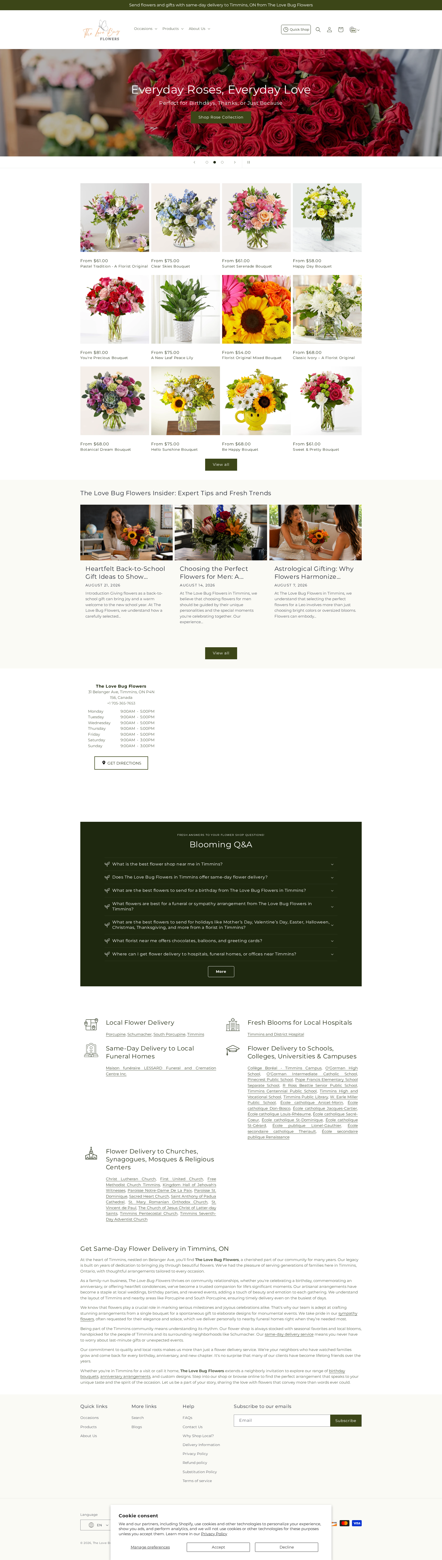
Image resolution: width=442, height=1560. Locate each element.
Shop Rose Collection (218, 117)
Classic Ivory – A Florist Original (324, 357)
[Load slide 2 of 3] (214, 162)
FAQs (187, 1417)
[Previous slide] (194, 162)
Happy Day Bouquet (312, 266)
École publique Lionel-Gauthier (306, 1125)
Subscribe (345, 1420)
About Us (88, 1436)
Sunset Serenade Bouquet (247, 266)
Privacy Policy (214, 1533)
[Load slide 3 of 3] (222, 162)
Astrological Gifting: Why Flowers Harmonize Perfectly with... (314, 573)
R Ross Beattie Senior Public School (320, 1085)
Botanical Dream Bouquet (105, 449)
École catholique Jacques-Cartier (325, 1108)
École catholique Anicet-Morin (311, 1102)
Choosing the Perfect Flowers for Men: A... (214, 572)
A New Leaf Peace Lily (172, 357)
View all (221, 464)
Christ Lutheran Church (131, 1178)
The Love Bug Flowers (110, 1543)
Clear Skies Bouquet (170, 266)
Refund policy (195, 1462)
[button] (145, 28)
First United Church (181, 1178)
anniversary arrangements (125, 1376)
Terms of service (197, 1480)
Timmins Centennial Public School (282, 1091)
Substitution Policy (200, 1472)
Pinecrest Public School (270, 1079)
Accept (218, 1547)
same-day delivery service (289, 1334)
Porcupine (116, 1034)
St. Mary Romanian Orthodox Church (167, 1201)
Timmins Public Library (305, 1096)
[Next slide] (234, 162)
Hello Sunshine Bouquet (174, 449)
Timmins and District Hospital (276, 1034)
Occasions (89, 1417)
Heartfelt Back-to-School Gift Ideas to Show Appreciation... (125, 573)
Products (88, 1427)
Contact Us (193, 1427)
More (221, 971)
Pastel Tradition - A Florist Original (114, 266)
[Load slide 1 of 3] (207, 162)
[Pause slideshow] (247, 162)
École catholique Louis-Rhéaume (279, 1114)
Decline (287, 1547)
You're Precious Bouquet (104, 357)
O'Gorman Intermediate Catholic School (312, 1073)
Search (137, 1417)
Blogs (136, 1427)
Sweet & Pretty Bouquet (316, 449)
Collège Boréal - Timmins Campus (285, 1068)
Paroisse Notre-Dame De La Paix (160, 1190)
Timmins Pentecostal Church (148, 1213)
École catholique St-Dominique (292, 1119)
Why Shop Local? (198, 1436)
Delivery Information (201, 1444)
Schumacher (139, 1034)
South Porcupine (169, 1034)
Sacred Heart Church (149, 1196)
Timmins (195, 1034)
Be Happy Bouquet (240, 449)
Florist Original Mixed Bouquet (252, 357)
